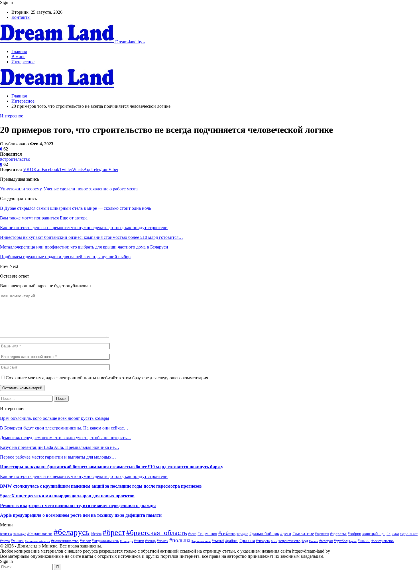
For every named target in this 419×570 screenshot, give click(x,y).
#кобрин (354, 534)
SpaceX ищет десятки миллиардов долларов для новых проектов (67, 495)
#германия (207, 533)
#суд (305, 541)
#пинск (139, 541)
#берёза (96, 534)
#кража (393, 533)
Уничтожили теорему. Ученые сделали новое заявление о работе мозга (69, 188)
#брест (114, 532)
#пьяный (218, 541)
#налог (85, 541)
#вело (192, 534)
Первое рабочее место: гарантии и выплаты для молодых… (58, 457)
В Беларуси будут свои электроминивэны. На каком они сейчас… (64, 428)
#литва (5, 541)
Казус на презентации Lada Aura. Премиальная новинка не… (59, 447)
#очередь (126, 541)
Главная (19, 51)
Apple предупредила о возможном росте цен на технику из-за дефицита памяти (81, 515)
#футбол (340, 541)
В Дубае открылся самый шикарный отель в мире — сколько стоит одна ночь (75, 208)
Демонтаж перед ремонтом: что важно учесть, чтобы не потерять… (65, 437)
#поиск (162, 541)
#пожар (150, 541)
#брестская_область (156, 532)
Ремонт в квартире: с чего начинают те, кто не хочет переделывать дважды (78, 505)
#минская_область (37, 541)
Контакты (20, 17)
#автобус (19, 534)
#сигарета (263, 541)
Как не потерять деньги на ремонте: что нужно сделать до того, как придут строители (84, 476)
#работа (231, 540)
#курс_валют (409, 534)
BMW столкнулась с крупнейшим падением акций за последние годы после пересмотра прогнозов (101, 486)
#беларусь (72, 532)
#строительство (15, 159)
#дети (285, 533)
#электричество (382, 541)
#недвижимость (105, 540)
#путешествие (201, 541)
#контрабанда (373, 534)
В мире (18, 56)
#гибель (226, 533)
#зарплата (322, 534)
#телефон (326, 541)
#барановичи (39, 533)
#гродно (242, 534)
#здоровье (338, 534)
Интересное (22, 61)
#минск (17, 540)
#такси (313, 541)
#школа (364, 541)
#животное (303, 533)
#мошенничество (65, 541)
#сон (274, 541)
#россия (247, 540)
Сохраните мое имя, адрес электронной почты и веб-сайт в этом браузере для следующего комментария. (107, 377)
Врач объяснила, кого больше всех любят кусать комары (54, 418)
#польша (179, 540)
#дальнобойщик (264, 533)
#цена (353, 541)
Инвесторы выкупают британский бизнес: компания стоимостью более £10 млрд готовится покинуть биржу (111, 466)
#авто (6, 533)
